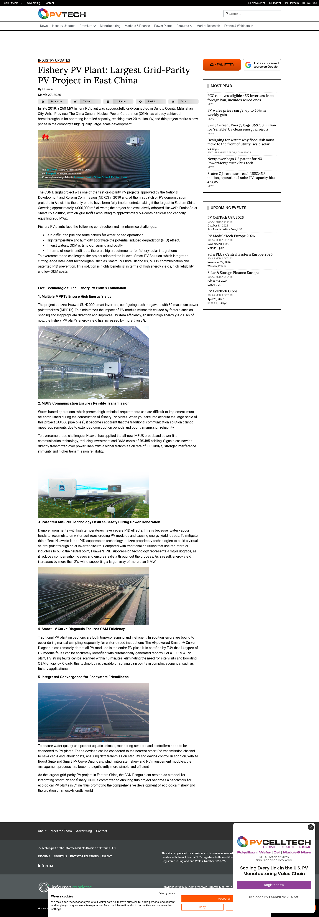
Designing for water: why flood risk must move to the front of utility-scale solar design (240, 144)
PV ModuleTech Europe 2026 (231, 236)
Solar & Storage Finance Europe (233, 272)
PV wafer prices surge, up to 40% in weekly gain (236, 112)
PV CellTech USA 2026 (225, 217)
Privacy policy (167, 893)
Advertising (33, 3)
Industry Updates (54, 60)
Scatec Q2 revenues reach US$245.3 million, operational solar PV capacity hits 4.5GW (241, 177)
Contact (49, 3)
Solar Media (11, 3)
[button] (53, 101)
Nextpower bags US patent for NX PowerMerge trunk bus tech (234, 161)
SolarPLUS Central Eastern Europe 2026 (240, 254)
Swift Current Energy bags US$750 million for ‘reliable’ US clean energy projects (241, 127)
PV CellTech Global (222, 291)
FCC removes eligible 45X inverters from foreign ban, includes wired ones (240, 97)
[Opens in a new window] (45, 865)
